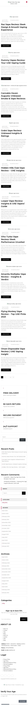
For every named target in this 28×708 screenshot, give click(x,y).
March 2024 (5, 513)
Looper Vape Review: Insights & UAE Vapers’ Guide (13, 204)
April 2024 (5, 510)
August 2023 (6, 534)
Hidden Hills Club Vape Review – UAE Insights (14, 467)
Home (2, 10)
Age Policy (5, 661)
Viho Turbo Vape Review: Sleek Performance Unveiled (12, 239)
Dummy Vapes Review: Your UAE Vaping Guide (14, 456)
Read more (6, 45)
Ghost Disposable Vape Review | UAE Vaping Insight (13, 351)
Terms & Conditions (8, 664)
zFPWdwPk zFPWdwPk (9, 481)
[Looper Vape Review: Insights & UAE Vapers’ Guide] (14, 193)
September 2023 (7, 531)
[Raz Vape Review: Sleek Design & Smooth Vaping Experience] (14, 16)
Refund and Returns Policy (9, 662)
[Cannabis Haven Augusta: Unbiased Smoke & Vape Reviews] (14, 85)
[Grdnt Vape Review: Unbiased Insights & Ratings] (14, 123)
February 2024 (6, 516)
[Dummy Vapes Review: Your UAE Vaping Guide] (14, 52)
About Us (5, 628)
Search (4, 437)
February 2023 (6, 543)
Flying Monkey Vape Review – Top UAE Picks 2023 (13, 314)
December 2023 (7, 522)
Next (13, 377)
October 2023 (6, 528)
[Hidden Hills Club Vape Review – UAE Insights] (14, 160)
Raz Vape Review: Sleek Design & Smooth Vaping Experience (14, 27)
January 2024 (6, 519)
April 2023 (5, 540)
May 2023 (5, 537)
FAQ (4, 632)
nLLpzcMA (6, 477)
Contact (5, 630)
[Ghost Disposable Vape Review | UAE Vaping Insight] (14, 341)
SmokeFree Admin (14, 20)
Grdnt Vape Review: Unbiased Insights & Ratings (15, 464)
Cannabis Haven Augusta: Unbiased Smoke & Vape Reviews (13, 96)
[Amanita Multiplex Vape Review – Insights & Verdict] (14, 266)
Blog (4, 502)
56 (10, 377)
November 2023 (7, 525)
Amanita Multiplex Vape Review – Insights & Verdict (13, 277)
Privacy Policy (6, 659)
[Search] (24, 493)
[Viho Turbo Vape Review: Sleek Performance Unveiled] (14, 229)
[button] (25, 2)
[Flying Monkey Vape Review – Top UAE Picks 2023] (14, 303)
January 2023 (6, 546)
